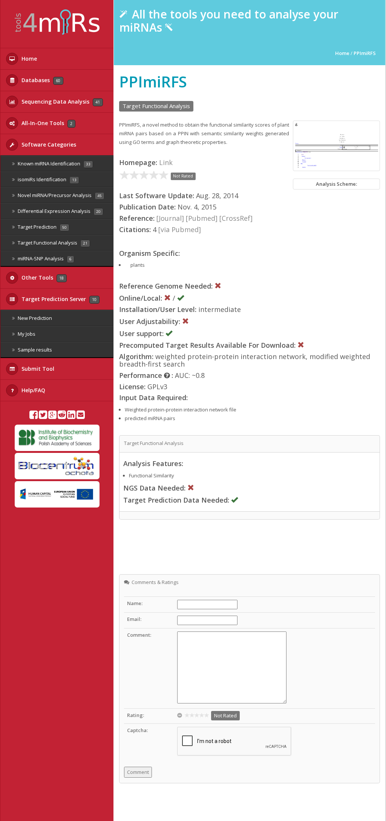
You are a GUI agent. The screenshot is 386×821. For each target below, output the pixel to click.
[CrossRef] (236, 218)
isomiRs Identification (47, 179)
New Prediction (34, 318)
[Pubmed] (202, 218)
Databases (40, 80)
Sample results (34, 349)
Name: (134, 603)
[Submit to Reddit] (62, 416)
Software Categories (48, 144)
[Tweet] (43, 416)
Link (166, 162)
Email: (134, 619)
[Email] (81, 416)
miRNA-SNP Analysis (44, 258)
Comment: (139, 634)
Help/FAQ (32, 390)
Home (28, 58)
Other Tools (42, 277)
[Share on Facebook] (33, 416)
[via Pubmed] (179, 229)
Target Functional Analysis (52, 242)
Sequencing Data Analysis (60, 101)
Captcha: (137, 730)
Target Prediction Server (58, 299)
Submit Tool (37, 368)
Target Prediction (42, 226)
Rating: (135, 715)
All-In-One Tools (46, 123)
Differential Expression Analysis (59, 211)
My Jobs (26, 333)
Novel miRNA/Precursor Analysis (59, 195)
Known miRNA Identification (53, 163)
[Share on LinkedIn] (71, 416)
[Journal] (170, 218)
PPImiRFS (365, 53)
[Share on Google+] (52, 416)
